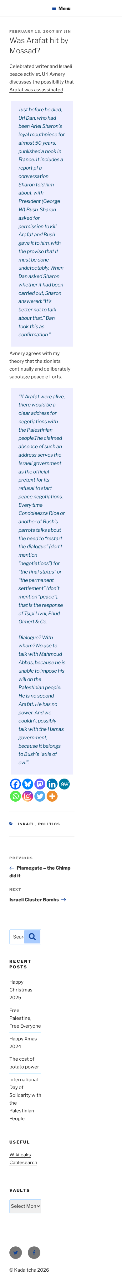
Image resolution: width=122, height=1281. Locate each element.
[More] (52, 796)
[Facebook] (15, 784)
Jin (67, 31)
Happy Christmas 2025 (21, 989)
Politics (49, 824)
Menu (64, 8)
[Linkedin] (52, 784)
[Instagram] (27, 796)
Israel (26, 824)
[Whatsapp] (15, 796)
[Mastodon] (39, 784)
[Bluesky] (27, 784)
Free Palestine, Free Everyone (25, 1018)
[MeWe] (64, 784)
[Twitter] (39, 796)
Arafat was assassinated (36, 90)
